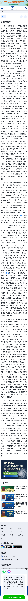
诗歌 (2, 532)
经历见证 (20, 532)
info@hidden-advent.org (10, 559)
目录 (3, 16)
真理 (20, 215)
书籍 (11, 529)
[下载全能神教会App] (2, 546)
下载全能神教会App (7, 543)
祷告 (7, 273)
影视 (19, 529)
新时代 (11, 535)
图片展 (3, 535)
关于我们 (20, 535)
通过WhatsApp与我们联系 (14, 597)
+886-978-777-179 (9, 556)
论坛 (2, 538)
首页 (2, 12)
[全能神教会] (14, 8)
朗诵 (6, 12)
